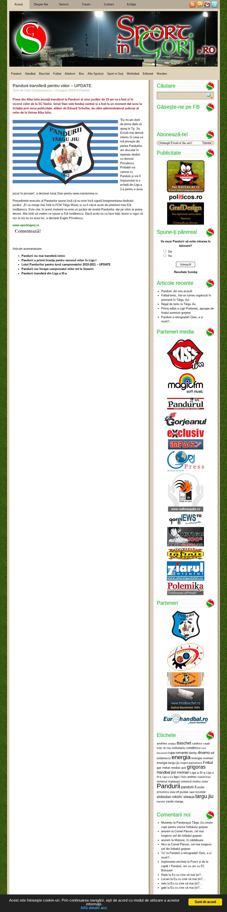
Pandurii (16, 73)
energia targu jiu (168, 762)
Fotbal (57, 73)
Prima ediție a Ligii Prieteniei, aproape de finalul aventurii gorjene (187, 311)
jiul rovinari (180, 772)
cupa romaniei (178, 752)
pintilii (200, 787)
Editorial (148, 73)
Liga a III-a (197, 772)
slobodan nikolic (169, 797)
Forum (86, 4)
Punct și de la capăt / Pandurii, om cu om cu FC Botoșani (184, 866)
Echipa (131, 4)
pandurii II (188, 787)
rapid (191, 792)
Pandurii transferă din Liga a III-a (44, 273)
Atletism (70, 73)
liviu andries (189, 776)
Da (170, 251)
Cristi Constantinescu (38, 90)
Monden (162, 73)
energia (181, 757)
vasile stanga (174, 801)
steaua (188, 796)
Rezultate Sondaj (185, 272)
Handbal (30, 73)
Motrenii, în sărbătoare (188, 840)
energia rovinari (202, 758)
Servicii (63, 4)
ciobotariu (178, 748)
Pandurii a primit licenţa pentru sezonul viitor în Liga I (59, 260)
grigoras (196, 767)
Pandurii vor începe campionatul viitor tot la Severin (58, 269)
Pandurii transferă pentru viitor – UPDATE (52, 85)
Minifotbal (133, 73)
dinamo (204, 752)
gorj (183, 767)
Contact (109, 4)
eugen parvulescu (191, 762)
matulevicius (204, 777)
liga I (177, 776)
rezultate (200, 791)
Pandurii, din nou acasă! (176, 291)
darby (193, 752)
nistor (205, 781)
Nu (170, 255)
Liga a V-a (167, 777)
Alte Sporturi (96, 73)
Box (81, 73)
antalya (172, 743)
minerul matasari (168, 781)
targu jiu (204, 796)
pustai (184, 792)
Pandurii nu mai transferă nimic (43, 255)
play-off (174, 792)
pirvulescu (163, 791)
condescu (193, 748)
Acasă (18, 4)
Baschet (44, 73)
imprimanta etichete (173, 861)
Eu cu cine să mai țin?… (188, 874)
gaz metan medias (168, 767)
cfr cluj (167, 748)
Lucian (165, 879)
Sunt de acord (205, 902)
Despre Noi (41, 4)
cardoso (197, 743)
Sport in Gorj (115, 73)
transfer (161, 801)
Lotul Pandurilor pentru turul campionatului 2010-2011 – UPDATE (66, 264)
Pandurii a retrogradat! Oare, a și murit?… (182, 319)
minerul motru (191, 781)
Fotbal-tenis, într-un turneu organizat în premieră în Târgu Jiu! (186, 297)
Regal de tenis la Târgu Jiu (178, 304)
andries (162, 743)
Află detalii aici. (94, 908)
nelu (163, 883)
